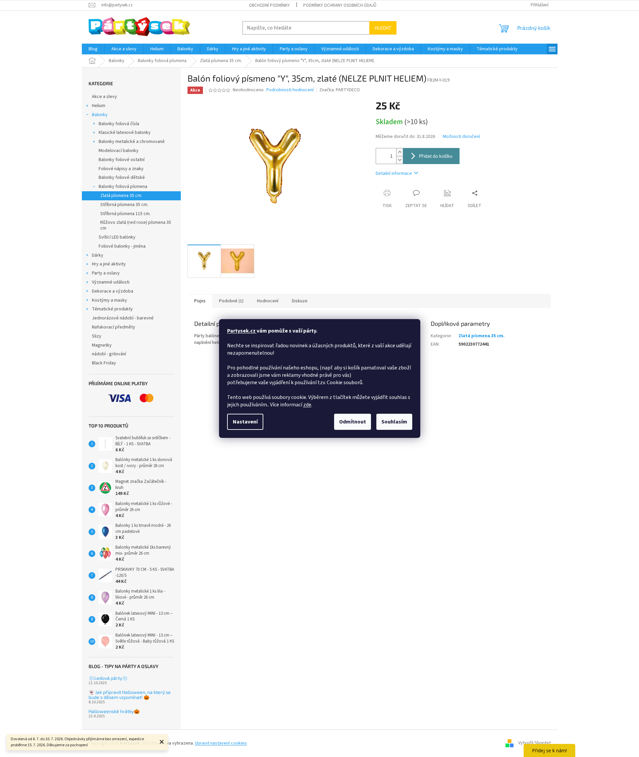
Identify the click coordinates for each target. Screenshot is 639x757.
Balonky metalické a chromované (132, 141)
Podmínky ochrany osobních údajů (339, 5)
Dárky (97, 255)
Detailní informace (394, 173)
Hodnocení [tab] (267, 301)
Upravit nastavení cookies (221, 743)
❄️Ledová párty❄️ (108, 677)
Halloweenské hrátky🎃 (114, 711)
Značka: (339, 90)
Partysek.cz (242, 331)
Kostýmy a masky (109, 300)
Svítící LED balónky (117, 237)
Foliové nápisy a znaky (121, 168)
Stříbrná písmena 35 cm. (124, 204)
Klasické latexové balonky (125, 132)
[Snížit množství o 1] (399, 160)
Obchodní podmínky (269, 5)
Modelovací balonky (119, 150)
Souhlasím (394, 421)
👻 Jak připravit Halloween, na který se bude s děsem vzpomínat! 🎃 (130, 695)
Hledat (383, 28)
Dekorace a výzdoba (112, 291)
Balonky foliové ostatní (122, 159)
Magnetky (102, 345)
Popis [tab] (200, 301)
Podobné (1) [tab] (231, 301)
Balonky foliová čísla (119, 123)
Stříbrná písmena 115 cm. (125, 213)
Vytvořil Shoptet (534, 743)
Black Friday (104, 363)
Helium (98, 105)
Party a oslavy (106, 273)
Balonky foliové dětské (122, 177)
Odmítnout (352, 421)
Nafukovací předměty (113, 327)
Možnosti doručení (461, 137)
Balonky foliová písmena (123, 186)
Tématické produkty (112, 309)
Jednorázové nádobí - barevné (123, 318)
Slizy (96, 336)
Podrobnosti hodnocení (290, 90)
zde (307, 404)
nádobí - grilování (109, 354)
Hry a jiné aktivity (109, 264)
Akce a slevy (104, 96)
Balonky (100, 114)
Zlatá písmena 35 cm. (121, 195)
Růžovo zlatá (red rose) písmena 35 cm (135, 225)
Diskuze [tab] (300, 301)
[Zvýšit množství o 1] (399, 152)
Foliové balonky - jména (122, 246)
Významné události (110, 282)
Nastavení (245, 421)
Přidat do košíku (435, 156)
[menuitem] (93, 49)
